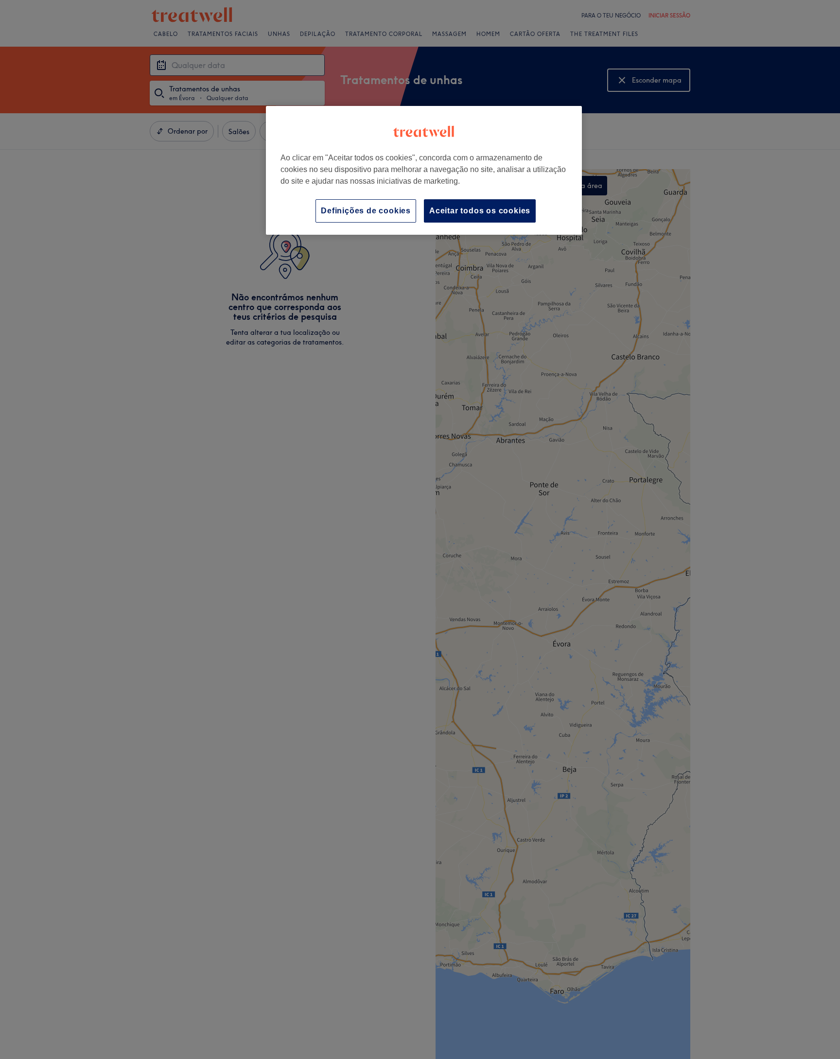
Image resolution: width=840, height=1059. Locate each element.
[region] (424, 170)
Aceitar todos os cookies (479, 211)
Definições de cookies (366, 211)
